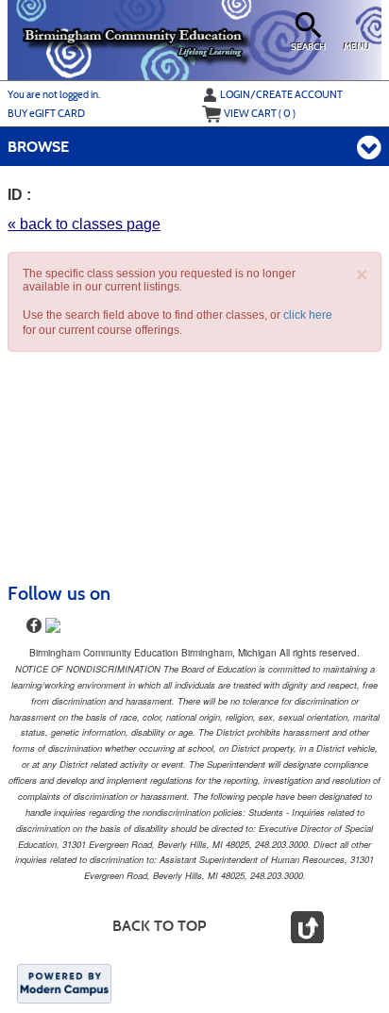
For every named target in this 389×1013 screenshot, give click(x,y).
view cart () (260, 113)
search (308, 47)
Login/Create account (281, 94)
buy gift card (46, 113)
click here (307, 315)
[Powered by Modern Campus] (64, 982)
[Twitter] (52, 625)
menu (357, 47)
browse (38, 147)
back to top (159, 926)
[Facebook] (34, 625)
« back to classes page (84, 224)
